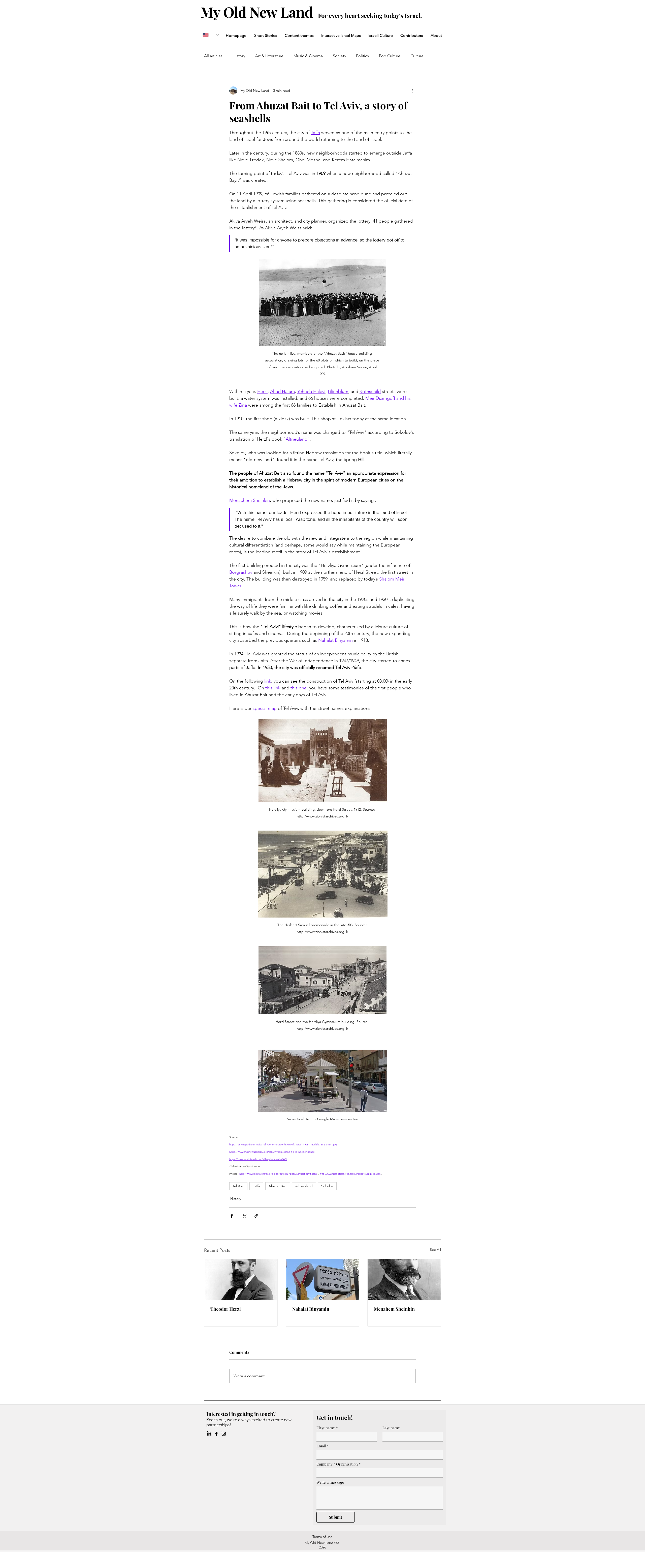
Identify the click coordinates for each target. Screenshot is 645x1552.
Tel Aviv (238, 1186)
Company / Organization (338, 1464)
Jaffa (256, 1186)
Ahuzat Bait (278, 1186)
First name (327, 1427)
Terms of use (322, 1536)
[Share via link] (256, 1215)
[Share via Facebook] (231, 1215)
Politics (362, 55)
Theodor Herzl (225, 1309)
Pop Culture (389, 55)
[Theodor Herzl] (240, 1279)
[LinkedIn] (209, 1434)
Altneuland (304, 1186)
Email (322, 1446)
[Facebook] (216, 1434)
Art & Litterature (269, 55)
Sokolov (327, 1186)
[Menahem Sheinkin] (404, 1279)
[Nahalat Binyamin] (322, 1279)
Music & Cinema (308, 55)
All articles (213, 55)
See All (435, 1249)
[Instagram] (224, 1434)
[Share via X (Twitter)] (244, 1215)
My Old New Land (258, 11)
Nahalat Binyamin (310, 1309)
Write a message (330, 1482)
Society (339, 55)
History (239, 55)
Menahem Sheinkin (394, 1309)
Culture (417, 55)
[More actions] (413, 90)
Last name (391, 1427)
